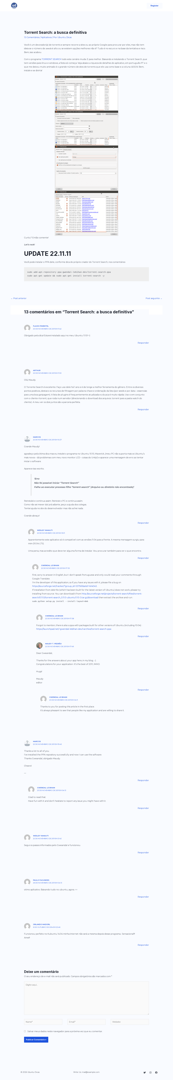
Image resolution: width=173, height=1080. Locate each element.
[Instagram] (150, 1072)
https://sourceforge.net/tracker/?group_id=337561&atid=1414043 (64, 586)
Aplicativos (46, 37)
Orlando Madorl (41, 924)
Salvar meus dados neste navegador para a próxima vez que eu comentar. (64, 1031)
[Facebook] (156, 1072)
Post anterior (18, 298)
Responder (143, 343)
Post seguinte (154, 298)
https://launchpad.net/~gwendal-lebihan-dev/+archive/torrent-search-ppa (73, 629)
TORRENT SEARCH (51, 59)
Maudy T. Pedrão (53, 644)
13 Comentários (31, 37)
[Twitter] (144, 1072)
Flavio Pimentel (41, 326)
